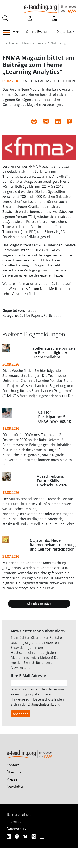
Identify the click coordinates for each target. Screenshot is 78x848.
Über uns (14, 772)
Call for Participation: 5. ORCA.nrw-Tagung (54, 416)
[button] (8, 32)
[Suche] (5, 18)
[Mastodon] (17, 836)
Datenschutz (16, 828)
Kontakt (13, 765)
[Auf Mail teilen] (46, 121)
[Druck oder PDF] (34, 121)
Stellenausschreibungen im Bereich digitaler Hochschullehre (53, 352)
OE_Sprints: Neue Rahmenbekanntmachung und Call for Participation (53, 545)
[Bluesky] (25, 836)
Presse (12, 779)
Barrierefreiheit (19, 814)
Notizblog (58, 43)
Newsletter (15, 786)
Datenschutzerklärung (44, 704)
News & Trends (34, 43)
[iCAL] (42, 836)
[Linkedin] (9, 836)
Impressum (16, 821)
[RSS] (34, 836)
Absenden (20, 714)
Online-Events (37, 31)
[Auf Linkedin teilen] (58, 121)
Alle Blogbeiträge (39, 604)
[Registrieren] (54, 18)
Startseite (10, 43)
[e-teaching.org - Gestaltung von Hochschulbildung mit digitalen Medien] (50, 6)
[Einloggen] (30, 18)
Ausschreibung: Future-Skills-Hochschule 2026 (52, 480)
